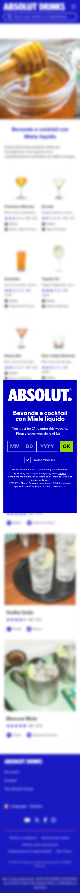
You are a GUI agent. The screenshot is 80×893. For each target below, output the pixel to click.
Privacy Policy (31, 477)
